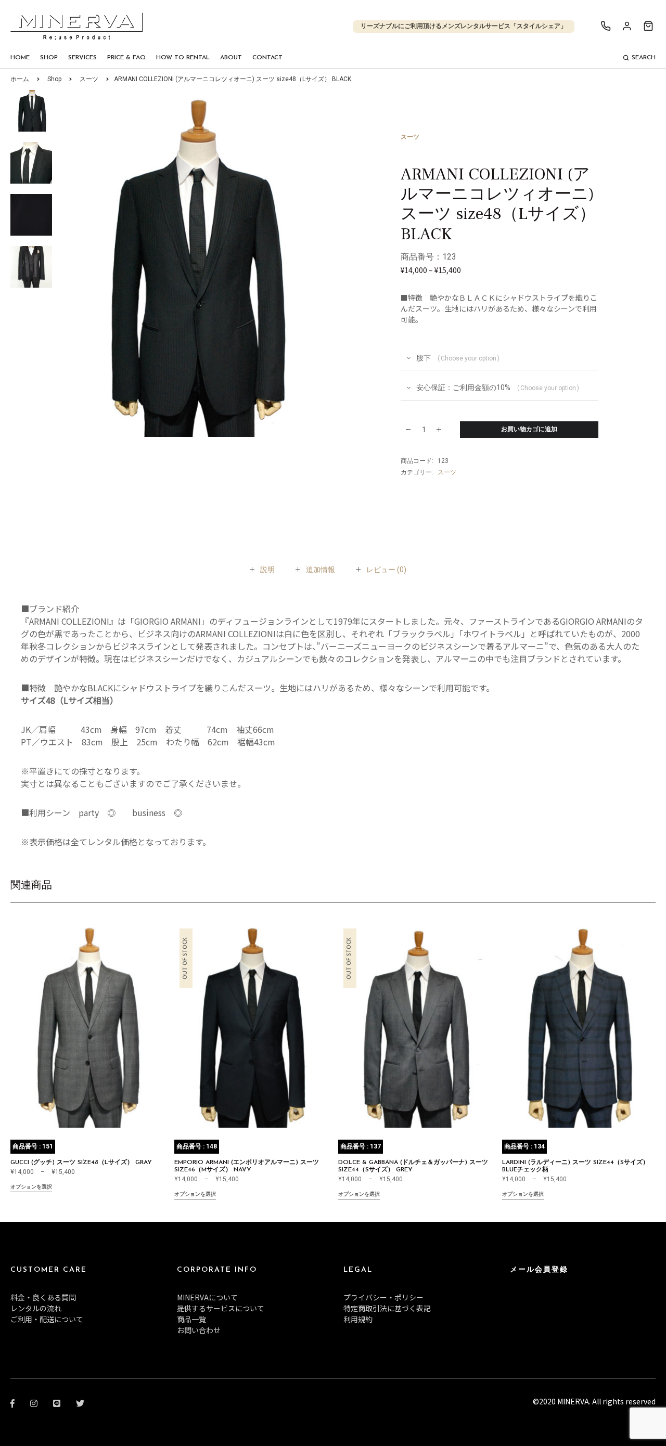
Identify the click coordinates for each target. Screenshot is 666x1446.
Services (82, 58)
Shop (49, 58)
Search (644, 58)
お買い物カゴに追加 (529, 430)
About (231, 58)
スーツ (89, 79)
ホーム (19, 79)
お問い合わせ (199, 1330)
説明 (267, 569)
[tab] (267, 570)
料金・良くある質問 (43, 1297)
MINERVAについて (207, 1297)
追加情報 (320, 569)
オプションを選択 (31, 1187)
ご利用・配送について (46, 1319)
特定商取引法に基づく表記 (387, 1308)
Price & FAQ (126, 58)
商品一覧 (191, 1319)
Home (20, 58)
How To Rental (183, 58)
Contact (267, 58)
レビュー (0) (386, 569)
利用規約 (358, 1319)
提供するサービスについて (220, 1308)
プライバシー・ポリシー (383, 1297)
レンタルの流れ (35, 1308)
